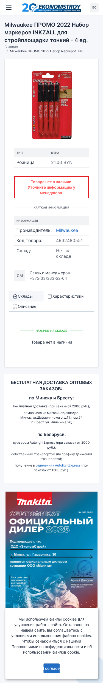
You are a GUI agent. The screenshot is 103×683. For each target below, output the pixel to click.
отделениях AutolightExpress (58, 465)
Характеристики (67, 296)
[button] (11, 557)
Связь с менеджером (50, 272)
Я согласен (51, 668)
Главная (11, 46)
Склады (25, 296)
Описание (27, 306)
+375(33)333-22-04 (48, 278)
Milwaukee (67, 230)
